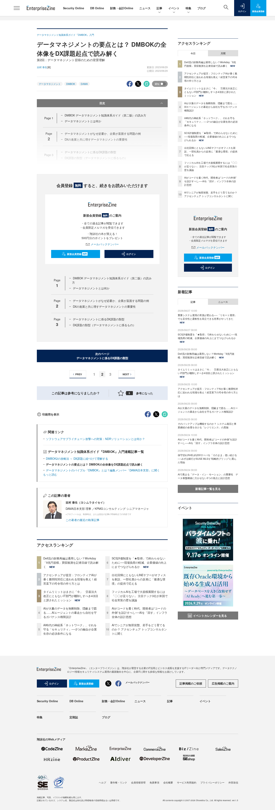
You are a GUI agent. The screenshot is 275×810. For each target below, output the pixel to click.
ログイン (131, 254)
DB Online (97, 8)
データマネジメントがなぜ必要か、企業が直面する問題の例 (111, 301)
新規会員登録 (77, 254)
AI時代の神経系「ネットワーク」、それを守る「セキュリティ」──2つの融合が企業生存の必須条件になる (70, 629)
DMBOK (70, 83)
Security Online (73, 8)
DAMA (84, 83)
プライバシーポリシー (212, 782)
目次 (102, 103)
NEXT (126, 374)
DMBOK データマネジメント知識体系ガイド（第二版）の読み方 (105, 115)
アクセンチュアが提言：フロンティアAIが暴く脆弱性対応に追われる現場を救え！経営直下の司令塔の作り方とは (70, 579)
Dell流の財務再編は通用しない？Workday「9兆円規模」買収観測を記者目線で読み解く (70, 562)
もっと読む (50, 474)
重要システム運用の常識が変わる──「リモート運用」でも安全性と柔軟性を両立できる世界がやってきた (207, 316)
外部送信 (233, 782)
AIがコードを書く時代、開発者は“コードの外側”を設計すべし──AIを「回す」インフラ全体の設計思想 (139, 612)
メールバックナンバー (105, 244)
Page (48, 118)
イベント (174, 8)
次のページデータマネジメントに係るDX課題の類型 (102, 356)
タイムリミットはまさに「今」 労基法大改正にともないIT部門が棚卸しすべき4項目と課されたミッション (70, 596)
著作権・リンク (118, 782)
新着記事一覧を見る (208, 489)
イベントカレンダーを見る (210, 616)
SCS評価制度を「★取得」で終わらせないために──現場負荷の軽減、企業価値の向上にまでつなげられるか (139, 562)
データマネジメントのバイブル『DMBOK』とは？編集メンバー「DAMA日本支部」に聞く (103, 470)
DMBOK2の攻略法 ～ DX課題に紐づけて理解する (77, 458)
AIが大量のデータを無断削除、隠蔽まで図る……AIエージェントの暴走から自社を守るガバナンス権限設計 (70, 612)
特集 (188, 8)
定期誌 (73, 717)
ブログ (201, 8)
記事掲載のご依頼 (191, 683)
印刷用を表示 (50, 414)
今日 (193, 53)
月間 (223, 53)
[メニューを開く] (17, 8)
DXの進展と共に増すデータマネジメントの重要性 (104, 306)
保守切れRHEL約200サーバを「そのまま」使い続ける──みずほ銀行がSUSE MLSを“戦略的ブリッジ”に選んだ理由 (207, 458)
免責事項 (154, 782)
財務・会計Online (121, 8)
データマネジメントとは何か (83, 121)
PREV (78, 374)
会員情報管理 (138, 782)
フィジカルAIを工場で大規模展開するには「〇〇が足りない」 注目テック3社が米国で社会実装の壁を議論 (140, 596)
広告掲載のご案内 (223, 683)
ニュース (145, 8)
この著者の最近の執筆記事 (82, 520)
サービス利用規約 (186, 782)
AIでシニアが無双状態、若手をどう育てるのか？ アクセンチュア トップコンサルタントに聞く (139, 629)
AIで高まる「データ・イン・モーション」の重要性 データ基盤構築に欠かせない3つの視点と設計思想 (208, 476)
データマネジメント (50, 83)
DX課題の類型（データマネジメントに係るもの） (104, 325)
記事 (159, 8)
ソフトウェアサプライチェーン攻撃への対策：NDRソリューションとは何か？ (95, 439)
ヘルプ (102, 782)
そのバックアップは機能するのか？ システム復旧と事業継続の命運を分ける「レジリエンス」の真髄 (207, 425)
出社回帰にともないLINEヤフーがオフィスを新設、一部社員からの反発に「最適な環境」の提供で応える (139, 579)
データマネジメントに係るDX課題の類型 (98, 319)
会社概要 (168, 782)
